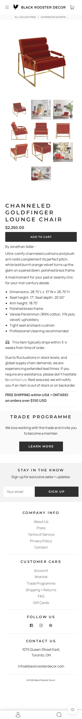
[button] (13, 62)
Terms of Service (41, 534)
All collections (25, 17)
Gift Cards (41, 602)
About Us (41, 521)
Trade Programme (41, 583)
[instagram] (41, 625)
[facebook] (31, 625)
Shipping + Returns (41, 589)
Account (41, 570)
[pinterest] (51, 625)
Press (41, 527)
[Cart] (72, 7)
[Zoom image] (41, 62)
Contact (41, 547)
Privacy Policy (41, 541)
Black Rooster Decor (45, 680)
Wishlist (41, 576)
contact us (17, 379)
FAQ (41, 596)
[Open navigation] (10, 7)
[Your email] (19, 492)
